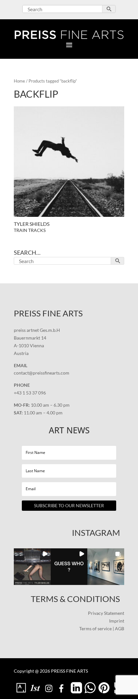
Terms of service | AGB (101, 628)
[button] (32, 566)
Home (19, 81)
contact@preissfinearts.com (41, 373)
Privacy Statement (106, 613)
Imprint (116, 621)
